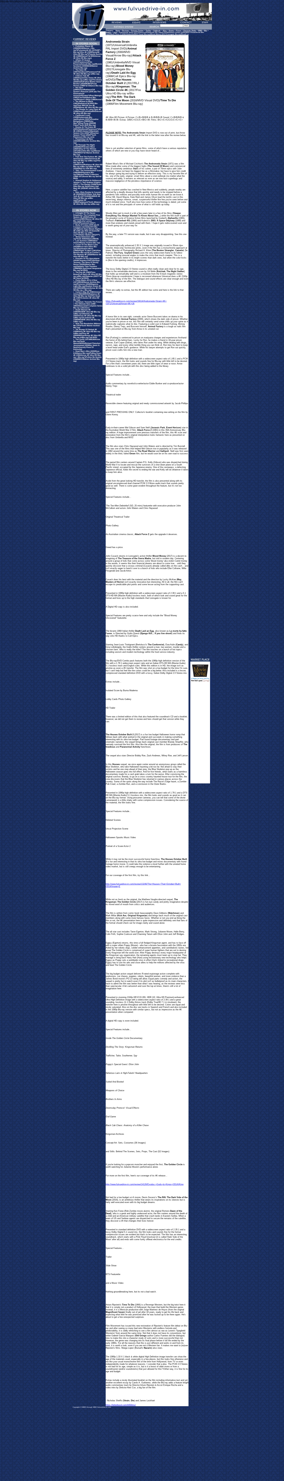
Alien (165, 30)
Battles (108, 32)
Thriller (148, 30)
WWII (200, 30)
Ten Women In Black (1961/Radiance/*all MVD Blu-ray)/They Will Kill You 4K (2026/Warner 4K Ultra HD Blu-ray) (87, 104)
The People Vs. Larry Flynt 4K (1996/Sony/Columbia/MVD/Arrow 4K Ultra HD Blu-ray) (87, 111)
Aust (115, 32)
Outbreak (157, 30)
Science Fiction (137, 30)
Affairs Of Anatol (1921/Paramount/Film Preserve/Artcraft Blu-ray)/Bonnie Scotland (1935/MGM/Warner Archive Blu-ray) (87, 64)
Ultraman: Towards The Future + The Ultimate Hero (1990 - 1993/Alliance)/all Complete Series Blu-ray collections (87, 305)
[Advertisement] (200, 734)
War (205, 30)
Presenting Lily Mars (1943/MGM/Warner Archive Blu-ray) (87, 141)
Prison (178, 30)
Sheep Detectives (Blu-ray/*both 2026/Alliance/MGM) (86, 238)
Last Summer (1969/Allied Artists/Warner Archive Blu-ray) (86, 242)
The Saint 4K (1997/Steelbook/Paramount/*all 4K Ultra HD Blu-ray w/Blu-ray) (86, 72)
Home (118, 30)
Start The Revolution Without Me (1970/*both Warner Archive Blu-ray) (87, 325)
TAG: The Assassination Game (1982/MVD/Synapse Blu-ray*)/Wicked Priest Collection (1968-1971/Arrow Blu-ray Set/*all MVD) (87, 174)
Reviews (125, 30)
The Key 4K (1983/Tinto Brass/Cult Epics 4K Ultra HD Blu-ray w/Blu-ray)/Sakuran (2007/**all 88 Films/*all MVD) (87, 275)
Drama (171, 30)
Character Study (189, 30)
